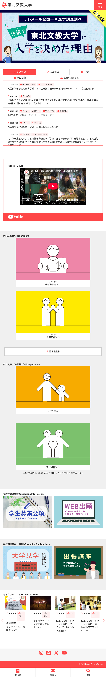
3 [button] (46, 60)
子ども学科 (49, 111)
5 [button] (55, 60)
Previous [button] (5, 36)
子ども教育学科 (28, 84)
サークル (37, 123)
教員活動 (63, 111)
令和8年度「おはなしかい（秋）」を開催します (31, 115)
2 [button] (42, 60)
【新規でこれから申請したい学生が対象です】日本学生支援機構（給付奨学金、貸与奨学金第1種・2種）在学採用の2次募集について (53, 102)
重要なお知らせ (46, 84)
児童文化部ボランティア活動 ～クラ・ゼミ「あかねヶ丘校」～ (65, 625)
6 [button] (59, 60)
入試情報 (25, 134)
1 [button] (38, 60)
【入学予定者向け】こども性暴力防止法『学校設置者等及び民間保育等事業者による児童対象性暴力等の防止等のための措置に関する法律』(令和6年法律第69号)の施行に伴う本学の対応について (53, 142)
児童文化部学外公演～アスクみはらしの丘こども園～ (34, 127)
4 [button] (51, 60)
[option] (53, 36)
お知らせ (35, 111)
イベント (25, 111)
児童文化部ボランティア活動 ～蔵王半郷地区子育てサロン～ (90, 625)
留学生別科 (54, 351)
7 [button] (63, 60)
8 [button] (67, 60)
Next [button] (101, 36)
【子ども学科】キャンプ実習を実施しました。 (40, 624)
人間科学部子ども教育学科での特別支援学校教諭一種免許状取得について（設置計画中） (52, 88)
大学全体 (26, 96)
